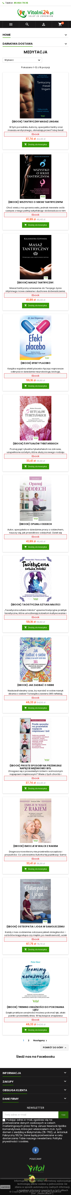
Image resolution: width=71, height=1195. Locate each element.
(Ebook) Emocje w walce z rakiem (35, 846)
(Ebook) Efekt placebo (35, 363)
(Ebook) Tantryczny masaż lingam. (35, 121)
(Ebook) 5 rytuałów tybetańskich (35, 443)
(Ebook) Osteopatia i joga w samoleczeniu (36, 926)
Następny (40, 1040)
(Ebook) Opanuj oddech (35, 524)
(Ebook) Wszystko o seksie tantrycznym (35, 202)
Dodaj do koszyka (35, 144)
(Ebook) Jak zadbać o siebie (35, 685)
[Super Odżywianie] (35, 1179)
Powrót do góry (55, 1047)
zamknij (5, 1187)
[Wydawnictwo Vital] (35, 1168)
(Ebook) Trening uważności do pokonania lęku (35, 1008)
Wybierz (22, 60)
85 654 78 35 (21, 2)
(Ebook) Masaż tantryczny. (35, 282)
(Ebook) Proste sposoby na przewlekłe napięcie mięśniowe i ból (36, 767)
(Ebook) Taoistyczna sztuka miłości (35, 604)
